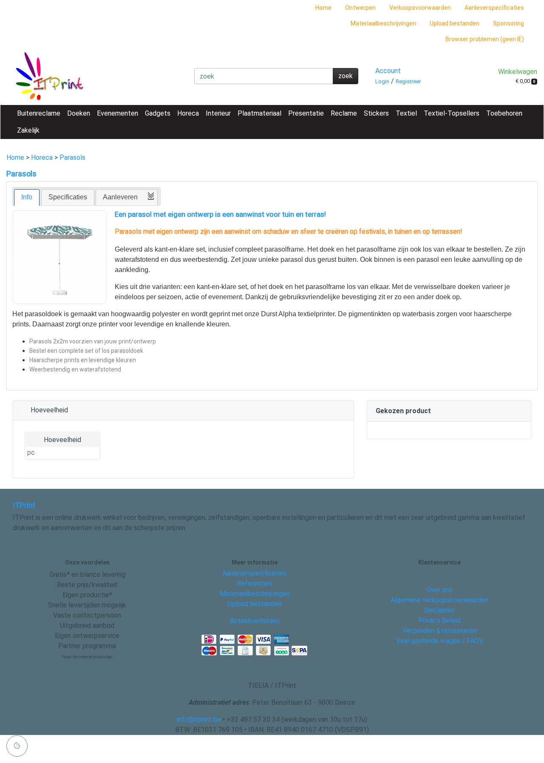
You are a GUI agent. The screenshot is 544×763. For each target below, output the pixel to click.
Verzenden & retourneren (439, 631)
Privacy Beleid (439, 620)
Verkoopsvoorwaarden (420, 7)
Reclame (344, 113)
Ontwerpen (360, 7)
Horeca (188, 113)
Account (388, 71)
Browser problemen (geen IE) (484, 39)
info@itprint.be (199, 719)
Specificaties (67, 197)
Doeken (78, 113)
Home (323, 7)
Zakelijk (28, 130)
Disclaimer (439, 610)
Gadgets (157, 113)
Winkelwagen (517, 72)
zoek (345, 76)
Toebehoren (504, 113)
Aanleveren (120, 197)
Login (382, 81)
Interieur (218, 113)
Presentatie (306, 113)
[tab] (27, 197)
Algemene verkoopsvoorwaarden (439, 600)
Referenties (254, 583)
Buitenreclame (38, 113)
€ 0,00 (526, 81)
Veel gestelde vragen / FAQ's (439, 641)
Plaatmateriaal (259, 113)
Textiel (406, 113)
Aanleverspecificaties (494, 7)
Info (26, 197)
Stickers (376, 113)
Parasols (72, 157)
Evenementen (117, 113)
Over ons (439, 590)
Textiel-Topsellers (451, 113)
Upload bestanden (454, 23)
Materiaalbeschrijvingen (383, 23)
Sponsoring (508, 23)
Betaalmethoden (255, 621)
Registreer (408, 81)
